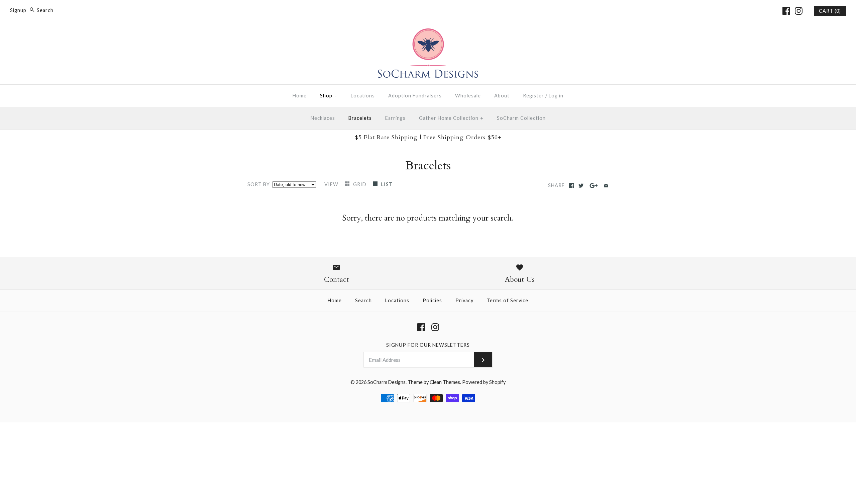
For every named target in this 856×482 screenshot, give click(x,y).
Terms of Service (507, 300)
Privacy (464, 300)
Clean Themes (445, 382)
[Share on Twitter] (580, 185)
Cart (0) (830, 11)
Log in (556, 95)
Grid (360, 184)
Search (363, 300)
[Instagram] (798, 11)
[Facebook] (786, 11)
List (387, 184)
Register (533, 95)
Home (300, 95)
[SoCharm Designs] (428, 33)
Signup (18, 10)
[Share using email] (606, 185)
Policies (432, 300)
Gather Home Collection (451, 118)
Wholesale (468, 95)
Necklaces (323, 118)
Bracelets (360, 118)
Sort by (258, 184)
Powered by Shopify (484, 382)
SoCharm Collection (521, 118)
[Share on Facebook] (571, 185)
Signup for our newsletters (428, 345)
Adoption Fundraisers (415, 95)
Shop (328, 95)
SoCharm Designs (386, 382)
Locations (363, 95)
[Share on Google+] (594, 185)
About (502, 95)
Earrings (395, 118)
